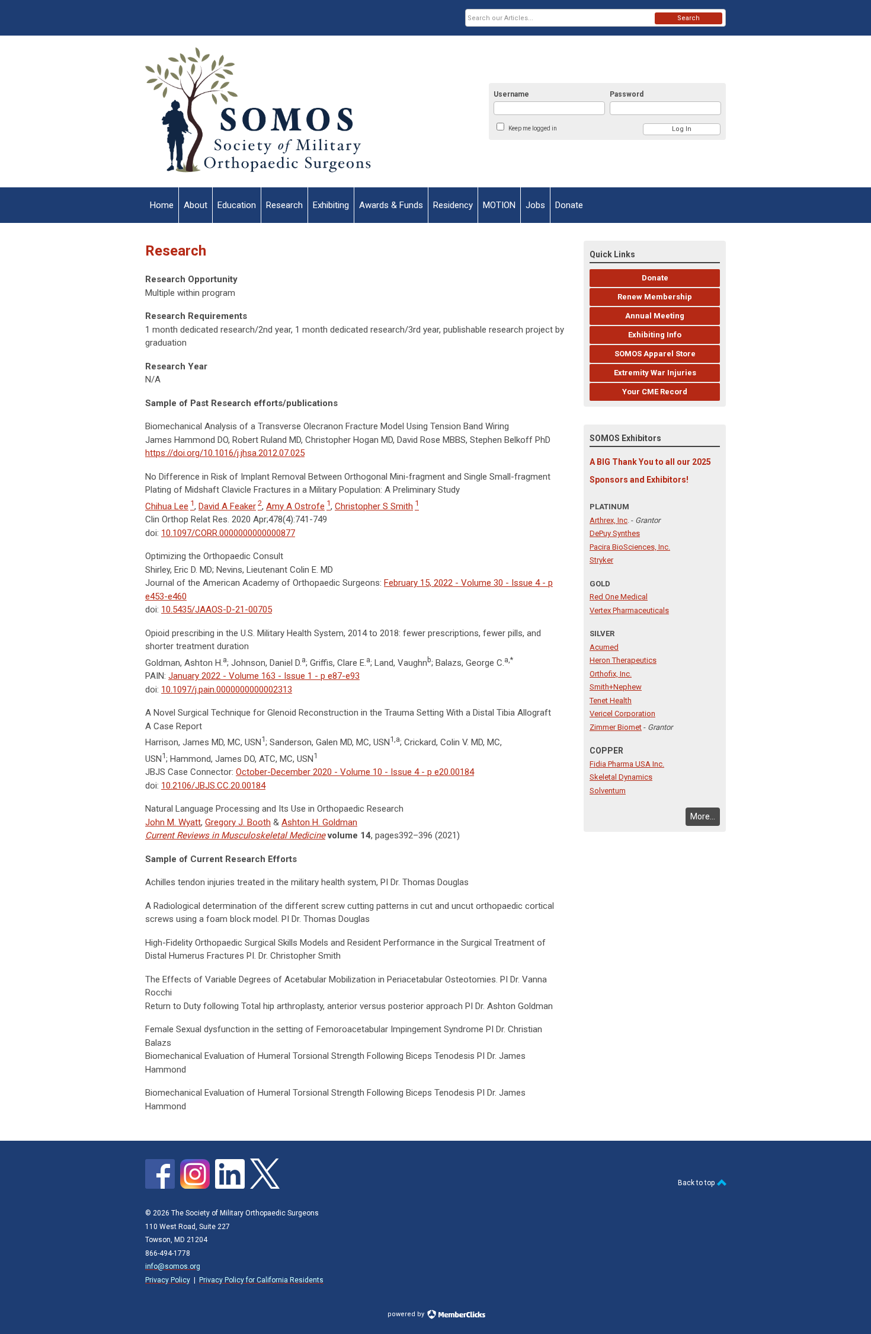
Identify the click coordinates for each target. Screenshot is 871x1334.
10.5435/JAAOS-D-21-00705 (216, 609)
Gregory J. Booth (238, 822)
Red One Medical (619, 596)
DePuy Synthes (615, 533)
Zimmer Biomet (616, 727)
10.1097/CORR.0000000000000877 (228, 533)
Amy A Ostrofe (295, 506)
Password (626, 94)
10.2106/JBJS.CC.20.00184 (213, 785)
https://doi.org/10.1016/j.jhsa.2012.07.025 (225, 453)
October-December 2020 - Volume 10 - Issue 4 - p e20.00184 (355, 772)
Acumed (604, 647)
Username (511, 94)
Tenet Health (611, 700)
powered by (407, 1314)
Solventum (608, 790)
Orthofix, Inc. (611, 673)
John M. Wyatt (173, 822)
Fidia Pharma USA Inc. (627, 763)
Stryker (601, 560)
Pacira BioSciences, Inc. (630, 546)
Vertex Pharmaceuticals (629, 610)
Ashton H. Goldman (319, 822)
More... (702, 816)
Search (688, 18)
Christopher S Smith (374, 506)
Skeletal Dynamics (621, 777)
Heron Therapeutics (623, 660)
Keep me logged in (532, 128)
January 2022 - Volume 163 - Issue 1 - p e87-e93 (264, 676)
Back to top (697, 1183)
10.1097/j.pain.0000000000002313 (226, 689)
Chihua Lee (166, 506)
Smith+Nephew (616, 686)
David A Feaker (227, 506)
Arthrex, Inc (608, 520)
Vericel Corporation (622, 713)
